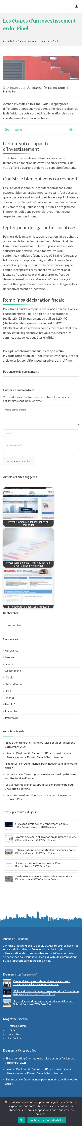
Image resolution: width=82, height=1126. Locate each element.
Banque (10, 657)
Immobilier (9, 91)
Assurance (11, 650)
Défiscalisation (14, 684)
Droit (8, 691)
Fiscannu (36, 87)
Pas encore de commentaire (21, 371)
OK (22, 1120)
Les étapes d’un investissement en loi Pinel (35, 41)
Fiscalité (10, 704)
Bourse (9, 664)
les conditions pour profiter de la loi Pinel (44, 360)
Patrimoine (12, 717)
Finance (10, 697)
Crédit (9, 677)
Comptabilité (13, 670)
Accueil (7, 41)
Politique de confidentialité (46, 1120)
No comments (56, 87)
